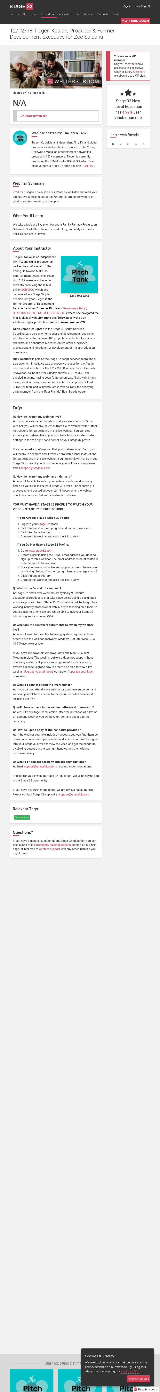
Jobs (35, 14)
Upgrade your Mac (81, 671)
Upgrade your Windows (38, 671)
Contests (102, 14)
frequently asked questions (53, 845)
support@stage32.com (35, 468)
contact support (49, 849)
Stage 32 (44, 524)
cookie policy (130, 1371)
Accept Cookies (139, 1379)
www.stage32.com (40, 550)
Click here (139, 71)
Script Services (85, 14)
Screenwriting (22, 817)
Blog (25, 14)
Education (47, 14)
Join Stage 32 (142, 6)
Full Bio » (89, 166)
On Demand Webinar (34, 115)
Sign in (127, 6)
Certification (64, 14)
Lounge (14, 14)
